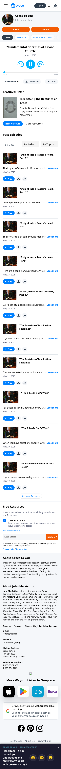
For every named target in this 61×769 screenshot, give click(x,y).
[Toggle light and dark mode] (55, 5)
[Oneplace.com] (17, 5)
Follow (16, 29)
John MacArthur (23, 20)
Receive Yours (12, 123)
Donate (45, 29)
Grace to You (24, 16)
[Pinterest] (30, 728)
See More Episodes (31, 496)
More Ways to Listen (42, 37)
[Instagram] (39, 728)
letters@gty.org (10, 633)
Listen (7, 37)
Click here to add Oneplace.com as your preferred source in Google (31, 714)
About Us (30, 741)
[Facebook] (21, 728)
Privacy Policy (44, 741)
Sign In (40, 5)
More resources (34, 123)
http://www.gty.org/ (12, 642)
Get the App (16, 741)
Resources (22, 37)
